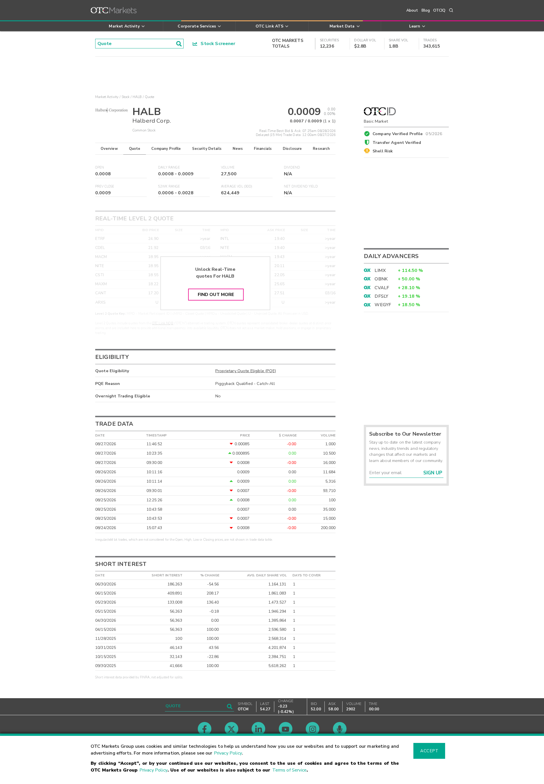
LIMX (380, 270)
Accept (429, 751)
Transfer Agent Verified (397, 142)
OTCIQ (439, 10)
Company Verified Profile (408, 133)
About (412, 10)
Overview (109, 148)
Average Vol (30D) (236, 186)
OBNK (381, 279)
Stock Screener (216, 44)
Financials (263, 148)
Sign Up (432, 473)
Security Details (207, 148)
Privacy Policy (228, 753)
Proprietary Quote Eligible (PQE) (245, 371)
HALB (137, 97)
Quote (135, 148)
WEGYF (383, 305)
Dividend (292, 167)
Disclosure (292, 148)
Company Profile (166, 148)
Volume (228, 167)
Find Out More (216, 294)
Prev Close (104, 186)
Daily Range (169, 167)
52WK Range (169, 186)
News (238, 148)
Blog (426, 10)
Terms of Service (289, 770)
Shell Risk (383, 151)
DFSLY (381, 296)
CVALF (382, 288)
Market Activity (106, 97)
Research (321, 148)
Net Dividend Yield (301, 186)
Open (99, 167)
